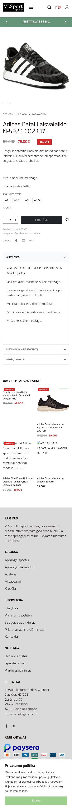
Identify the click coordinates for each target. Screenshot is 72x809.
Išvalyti (7, 207)
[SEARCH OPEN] (49, 7)
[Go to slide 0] (61, 388)
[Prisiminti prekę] (67, 220)
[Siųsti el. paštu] (23, 240)
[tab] (36, 257)
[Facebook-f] (6, 726)
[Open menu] (31, 7)
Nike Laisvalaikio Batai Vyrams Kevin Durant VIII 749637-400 (16, 395)
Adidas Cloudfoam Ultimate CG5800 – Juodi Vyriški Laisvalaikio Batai (18, 481)
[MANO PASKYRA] (67, 7)
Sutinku (36, 800)
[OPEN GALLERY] (36, 66)
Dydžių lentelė (15, 359)
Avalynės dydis (12, 194)
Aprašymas (13, 257)
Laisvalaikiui (39, 114)
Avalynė (8, 114)
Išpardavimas (21, 233)
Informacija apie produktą (22, 349)
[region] (36, 784)
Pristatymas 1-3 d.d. (36, 21)
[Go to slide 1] (63, 388)
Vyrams (22, 114)
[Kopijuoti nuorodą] (31, 240)
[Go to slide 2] (65, 388)
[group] (53, 403)
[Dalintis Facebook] (16, 240)
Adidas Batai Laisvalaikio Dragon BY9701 (50, 480)
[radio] (7, 200)
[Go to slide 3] (67, 388)
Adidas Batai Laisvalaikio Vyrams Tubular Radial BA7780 (50, 427)
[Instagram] (13, 726)
